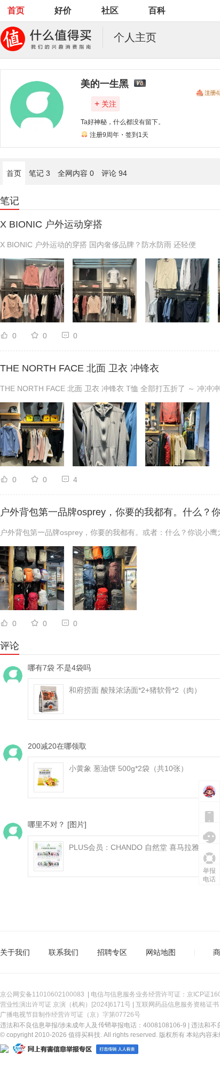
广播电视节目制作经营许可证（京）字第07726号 (70, 1014)
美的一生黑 (105, 83)
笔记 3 (39, 173)
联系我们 (63, 952)
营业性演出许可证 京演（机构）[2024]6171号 (65, 1004)
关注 (105, 103)
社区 (110, 10)
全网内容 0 (76, 173)
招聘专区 (112, 952)
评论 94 (114, 173)
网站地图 (161, 952)
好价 (63, 10)
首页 (16, 10)
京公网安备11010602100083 (42, 994)
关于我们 (15, 952)
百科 (157, 10)
